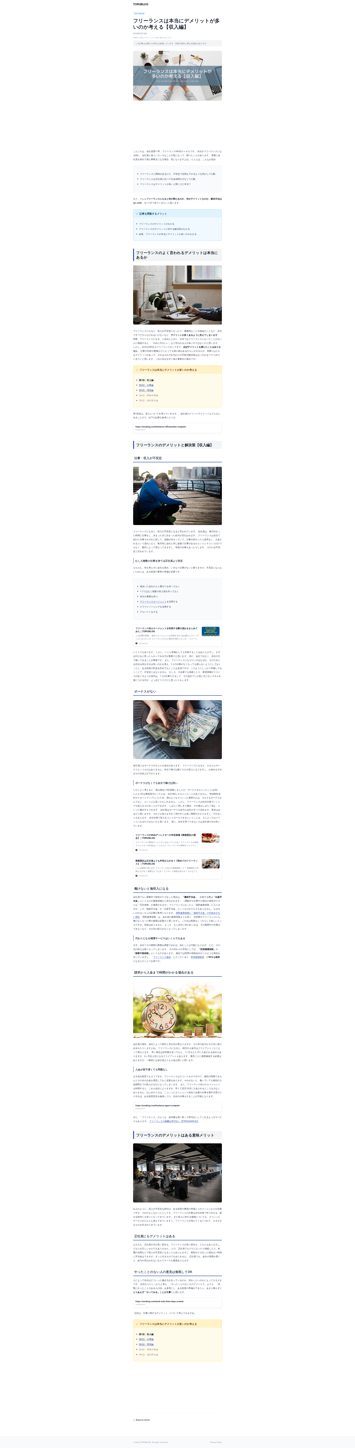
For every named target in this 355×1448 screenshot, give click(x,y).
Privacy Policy (216, 1442)
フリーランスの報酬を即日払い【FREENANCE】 (174, 1121)
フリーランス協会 (162, 957)
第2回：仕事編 (146, 385)
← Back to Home (141, 1419)
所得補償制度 (197, 957)
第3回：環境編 (146, 390)
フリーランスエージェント (153, 601)
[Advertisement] (177, 125)
